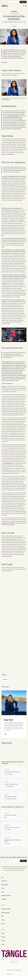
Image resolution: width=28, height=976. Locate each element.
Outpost (16, 970)
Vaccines (8, 829)
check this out (11, 154)
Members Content (4, 884)
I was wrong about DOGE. (10, 815)
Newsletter (14, 26)
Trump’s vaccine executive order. (11, 827)
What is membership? (5, 912)
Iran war (8, 843)
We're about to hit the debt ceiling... (12, 771)
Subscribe (23, 860)
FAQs (2, 916)
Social (3, 929)
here (19, 128)
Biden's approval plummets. (10, 796)
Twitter (2, 933)
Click (21, 200)
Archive (2, 892)
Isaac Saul (16, 13)
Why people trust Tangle (5, 908)
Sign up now (4, 62)
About (3, 905)
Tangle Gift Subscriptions (6, 895)
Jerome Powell (10, 786)
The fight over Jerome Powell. (11, 784)
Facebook (3, 940)
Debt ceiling (9, 773)
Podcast (2, 888)
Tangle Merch (3, 899)
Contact (2, 923)
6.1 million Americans (8, 463)
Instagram (3, 936)
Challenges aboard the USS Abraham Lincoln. (13, 840)
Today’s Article (4, 881)
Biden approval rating (11, 798)
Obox (20, 970)
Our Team (3, 919)
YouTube (2, 944)
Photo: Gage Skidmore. (6, 99)
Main (2, 877)
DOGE (5, 817)
